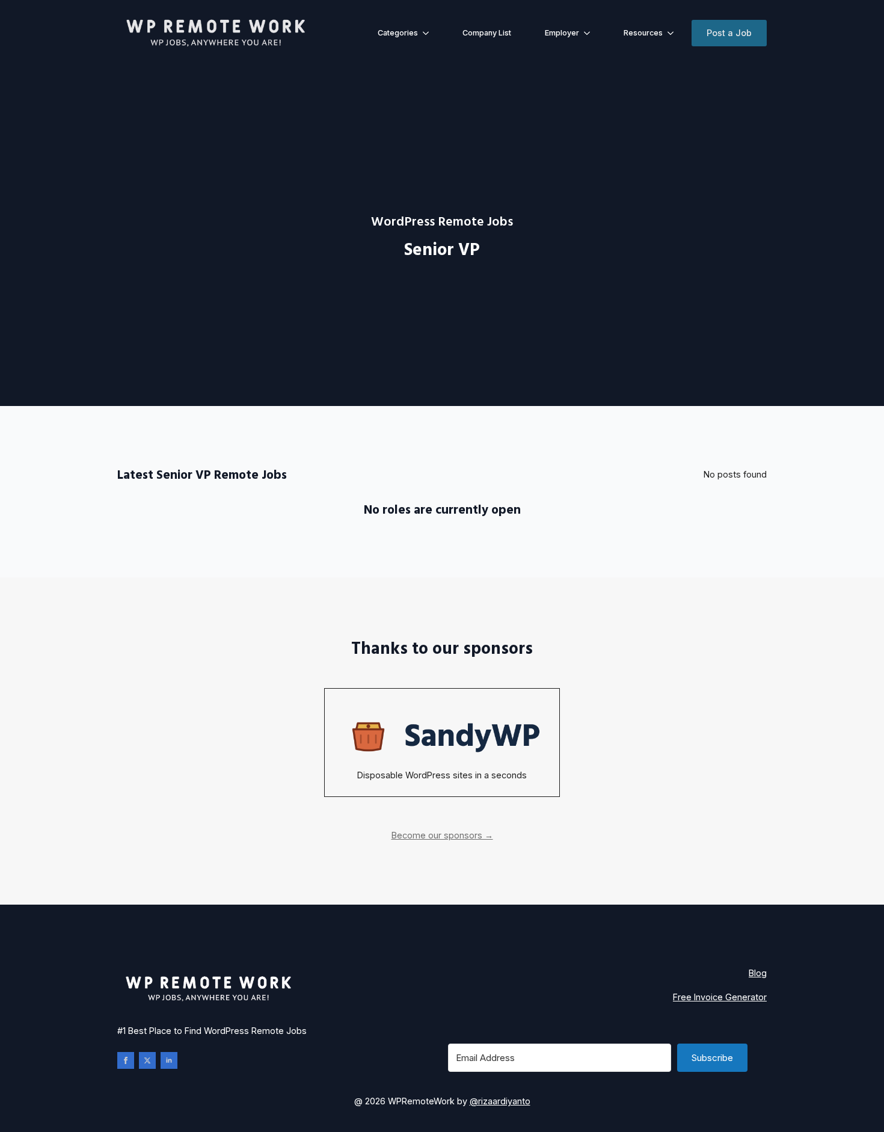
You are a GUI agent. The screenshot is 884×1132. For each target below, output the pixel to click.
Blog (758, 973)
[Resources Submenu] (673, 33)
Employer (562, 32)
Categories (398, 32)
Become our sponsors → (442, 835)
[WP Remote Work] (214, 33)
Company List (486, 32)
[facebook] (125, 1060)
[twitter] (147, 1060)
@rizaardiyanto (500, 1101)
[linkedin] (169, 1060)
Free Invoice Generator (720, 997)
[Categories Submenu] (428, 33)
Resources (643, 32)
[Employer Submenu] (589, 33)
